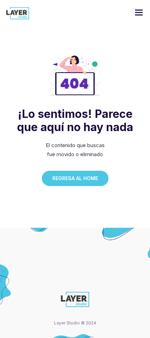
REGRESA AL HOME (75, 178)
